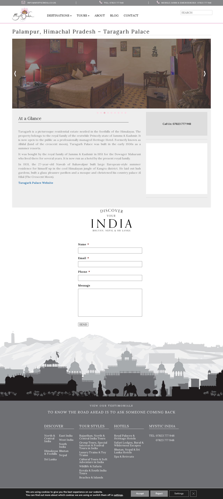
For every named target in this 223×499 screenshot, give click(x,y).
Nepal (63, 455)
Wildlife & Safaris (90, 466)
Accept (140, 493)
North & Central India (49, 438)
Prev (17, 73)
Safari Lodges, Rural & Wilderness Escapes (129, 444)
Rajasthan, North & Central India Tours (92, 437)
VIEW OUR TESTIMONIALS (111, 406)
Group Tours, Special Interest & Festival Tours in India (93, 445)
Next (206, 73)
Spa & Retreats (124, 456)
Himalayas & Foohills (51, 452)
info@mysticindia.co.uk (41, 2)
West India (66, 439)
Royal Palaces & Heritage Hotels (125, 437)
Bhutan (63, 451)
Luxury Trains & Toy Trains (92, 454)
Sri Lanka (50, 459)
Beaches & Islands (91, 477)
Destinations (58, 15)
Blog (114, 15)
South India (63, 445)
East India (65, 435)
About (100, 15)
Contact (131, 15)
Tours (82, 15)
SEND (83, 324)
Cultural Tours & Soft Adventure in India (93, 461)
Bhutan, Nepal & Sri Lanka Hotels (127, 451)
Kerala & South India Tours (92, 472)
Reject (159, 493)
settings (118, 495)
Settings (179, 493)
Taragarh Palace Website (35, 182)
